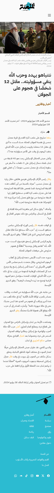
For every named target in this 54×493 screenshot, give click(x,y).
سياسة (48, 420)
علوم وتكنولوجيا (44, 437)
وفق (17, 310)
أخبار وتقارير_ (43, 104)
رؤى (49, 432)
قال (35, 225)
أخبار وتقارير (29, 415)
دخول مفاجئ (45, 443)
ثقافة (31, 426)
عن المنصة (44, 454)
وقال (49, 179)
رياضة (31, 432)
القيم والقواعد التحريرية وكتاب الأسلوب (32, 459)
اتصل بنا (45, 465)
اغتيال (21, 336)
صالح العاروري (38, 340)
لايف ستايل (29, 437)
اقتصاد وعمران (27, 420)
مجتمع (48, 426)
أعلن (18, 326)
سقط (48, 137)
